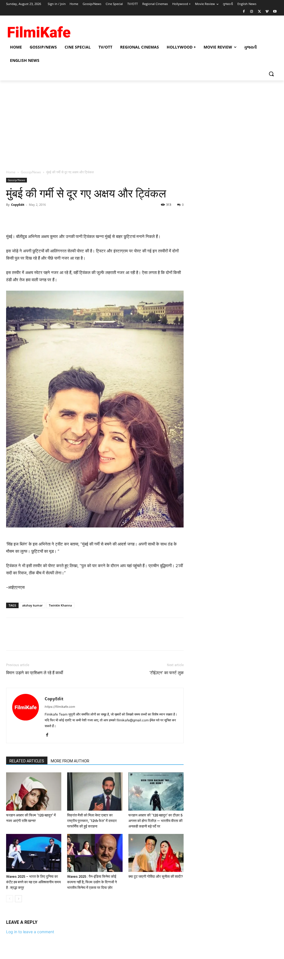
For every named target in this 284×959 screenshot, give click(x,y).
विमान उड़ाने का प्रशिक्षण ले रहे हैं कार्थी (34, 672)
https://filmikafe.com (60, 707)
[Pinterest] (37, 217)
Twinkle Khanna (60, 605)
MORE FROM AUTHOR (70, 761)
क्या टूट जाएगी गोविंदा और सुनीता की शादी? (155, 876)
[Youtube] (275, 12)
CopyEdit (17, 204)
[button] (271, 73)
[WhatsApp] (49, 217)
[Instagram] (251, 12)
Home (11, 172)
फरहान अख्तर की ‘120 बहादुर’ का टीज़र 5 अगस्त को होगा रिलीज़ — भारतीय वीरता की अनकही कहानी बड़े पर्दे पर (155, 820)
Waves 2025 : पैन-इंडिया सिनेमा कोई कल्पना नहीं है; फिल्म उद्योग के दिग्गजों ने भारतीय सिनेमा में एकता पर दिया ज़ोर (92, 882)
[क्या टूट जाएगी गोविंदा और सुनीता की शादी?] (156, 853)
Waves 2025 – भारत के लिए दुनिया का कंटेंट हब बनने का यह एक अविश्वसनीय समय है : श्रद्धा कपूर (33, 882)
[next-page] (18, 898)
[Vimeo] (267, 12)
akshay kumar (32, 605)
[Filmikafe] (38, 30)
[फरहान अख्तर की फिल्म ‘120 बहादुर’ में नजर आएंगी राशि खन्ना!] (33, 791)
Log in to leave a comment (30, 931)
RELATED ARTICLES (26, 761)
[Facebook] (244, 12)
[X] (259, 12)
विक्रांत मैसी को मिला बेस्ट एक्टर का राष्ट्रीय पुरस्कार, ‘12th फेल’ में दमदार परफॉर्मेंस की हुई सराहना (92, 820)
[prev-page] (9, 898)
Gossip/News (31, 172)
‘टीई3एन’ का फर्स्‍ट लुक (166, 672)
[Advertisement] (142, 122)
